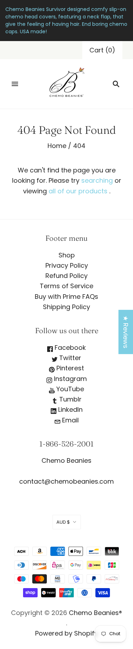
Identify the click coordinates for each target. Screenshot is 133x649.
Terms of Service (66, 285)
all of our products (78, 191)
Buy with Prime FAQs (66, 296)
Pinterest (69, 368)
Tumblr (69, 399)
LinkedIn (69, 409)
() (102, 50)
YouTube (69, 389)
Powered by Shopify (66, 633)
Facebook (69, 347)
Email (69, 420)
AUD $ (63, 522)
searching (97, 180)
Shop (67, 255)
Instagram (69, 378)
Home (57, 145)
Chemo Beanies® (95, 612)
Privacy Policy (66, 265)
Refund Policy (66, 275)
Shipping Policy (66, 306)
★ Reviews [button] (125, 331)
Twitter (69, 357)
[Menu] (15, 84)
